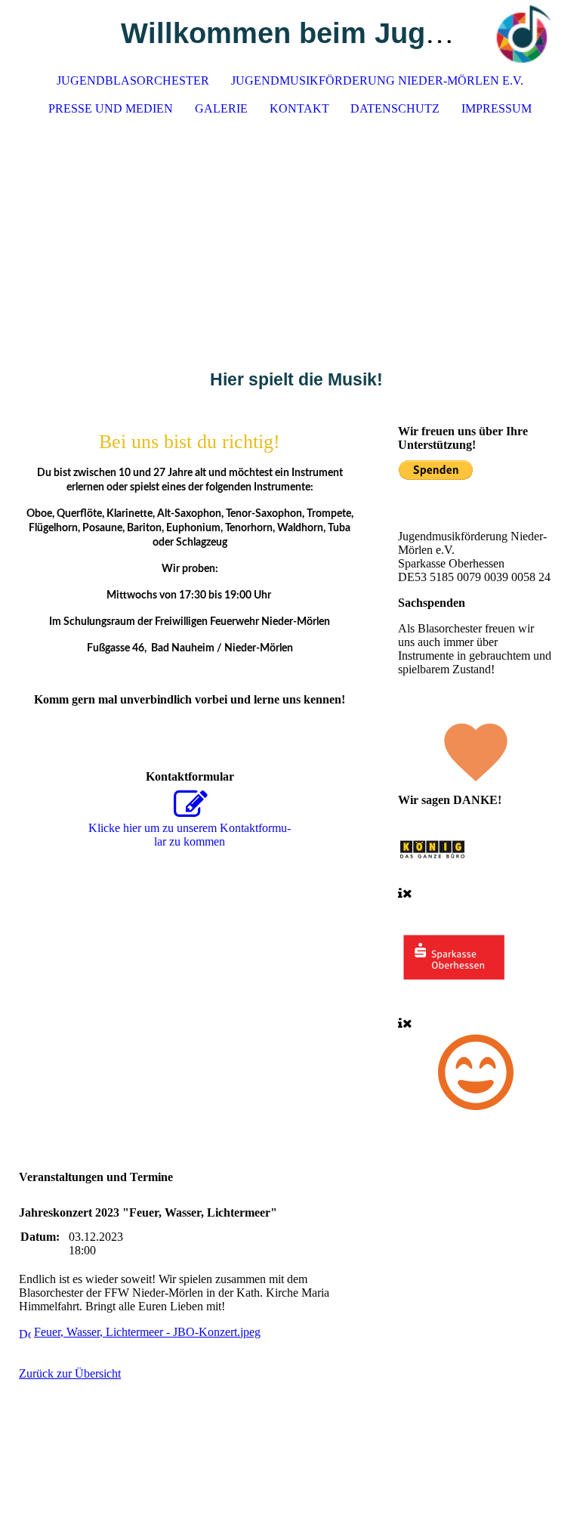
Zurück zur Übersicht (70, 1373)
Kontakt (299, 108)
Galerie (221, 108)
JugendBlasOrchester (133, 80)
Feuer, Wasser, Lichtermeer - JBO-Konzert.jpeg (147, 1331)
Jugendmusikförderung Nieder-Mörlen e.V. (377, 80)
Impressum (496, 108)
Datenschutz (395, 108)
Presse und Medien (110, 108)
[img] (523, 34)
